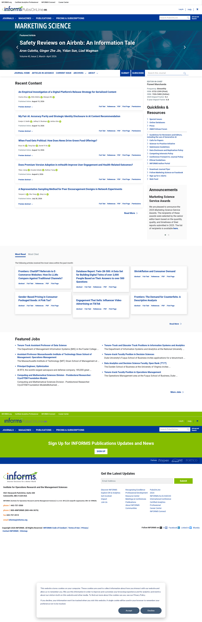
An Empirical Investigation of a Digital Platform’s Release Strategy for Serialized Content (67, 91)
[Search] (188, 18)
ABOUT (91, 73)
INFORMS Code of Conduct (55, 528)
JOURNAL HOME (22, 73)
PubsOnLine (155, 490)
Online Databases (157, 122)
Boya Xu (21, 146)
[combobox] (172, 18)
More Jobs (176, 392)
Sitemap (23, 531)
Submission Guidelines (160, 147)
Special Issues (156, 119)
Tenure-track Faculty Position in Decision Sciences (129, 354)
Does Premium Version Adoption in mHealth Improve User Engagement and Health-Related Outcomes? (75, 164)
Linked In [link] (185, 528)
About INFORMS (132, 505)
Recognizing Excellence (135, 490)
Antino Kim (54, 121)
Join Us (104, 502)
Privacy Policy (139, 595)
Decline (151, 610)
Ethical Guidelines (157, 160)
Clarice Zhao (23, 97)
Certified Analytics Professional (26, 2)
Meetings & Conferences (135, 499)
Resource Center (132, 496)
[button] (9, 18)
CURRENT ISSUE (63, 73)
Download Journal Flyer (160, 169)
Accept (129, 610)
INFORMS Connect (48, 2)
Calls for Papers (156, 140)
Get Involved (106, 496)
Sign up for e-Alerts (158, 176)
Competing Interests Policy (161, 153)
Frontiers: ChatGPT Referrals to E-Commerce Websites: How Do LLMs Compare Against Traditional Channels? (40, 275)
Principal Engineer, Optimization (33, 366)
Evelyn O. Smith (24, 121)
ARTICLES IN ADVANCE (43, 73)
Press (152, 126)
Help (190, 9)
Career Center (64, 2)
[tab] (165, 235)
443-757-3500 (17, 505)
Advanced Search (195, 18)
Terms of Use (74, 528)
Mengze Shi (47, 97)
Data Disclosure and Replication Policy (166, 150)
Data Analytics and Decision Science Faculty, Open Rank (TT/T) (135, 363)
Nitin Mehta (35, 97)
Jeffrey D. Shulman (40, 121)
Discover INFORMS (109, 490)
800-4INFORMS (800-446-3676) (24, 510)
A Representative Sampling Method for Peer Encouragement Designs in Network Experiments (70, 189)
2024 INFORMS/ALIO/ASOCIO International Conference (160, 496)
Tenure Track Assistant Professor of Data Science (42, 345)
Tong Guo (31, 146)
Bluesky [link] (196, 528)
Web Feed (154, 179)
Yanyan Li (22, 194)
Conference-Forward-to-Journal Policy (166, 157)
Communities (131, 508)
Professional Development (136, 493)
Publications (130, 502)
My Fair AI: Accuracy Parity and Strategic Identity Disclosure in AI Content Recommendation (69, 116)
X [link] (164, 528)
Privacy (84, 528)
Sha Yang (32, 194)
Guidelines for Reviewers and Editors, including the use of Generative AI (164, 136)
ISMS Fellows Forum (158, 129)
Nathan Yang (50, 170)
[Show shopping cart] (197, 10)
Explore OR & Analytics (110, 493)
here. (176, 228)
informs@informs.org (18, 520)
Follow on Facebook (166, 172)
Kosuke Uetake (36, 170)
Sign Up (101, 451)
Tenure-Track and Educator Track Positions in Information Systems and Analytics (144, 345)
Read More (129, 213)
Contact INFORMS (10, 531)
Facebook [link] (173, 528)
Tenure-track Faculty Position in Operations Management (132, 372)
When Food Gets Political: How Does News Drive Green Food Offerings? (57, 140)
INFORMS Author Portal (160, 163)
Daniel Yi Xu (43, 146)
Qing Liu (43, 194)
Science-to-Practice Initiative (162, 144)
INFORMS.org (7, 2)
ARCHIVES (78, 73)
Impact (104, 499)
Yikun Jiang (22, 170)
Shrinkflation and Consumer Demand (154, 271)
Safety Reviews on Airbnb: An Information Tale (77, 43)
